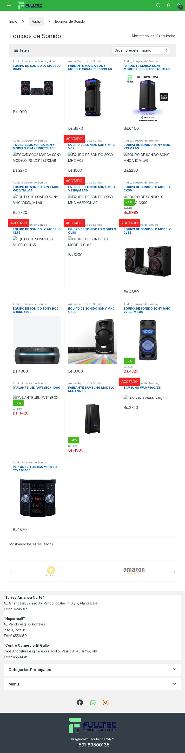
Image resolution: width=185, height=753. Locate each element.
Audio (36, 21)
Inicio (13, 21)
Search (158, 5)
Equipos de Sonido (34, 61)
